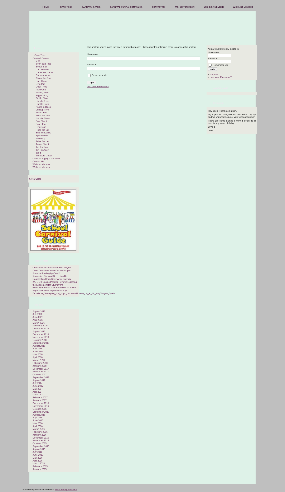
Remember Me (99, 75)
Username (92, 54)
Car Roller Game (44, 72)
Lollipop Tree (42, 109)
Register (214, 74)
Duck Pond (41, 86)
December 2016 (41, 403)
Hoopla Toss (42, 101)
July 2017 (37, 383)
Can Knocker (42, 69)
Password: (213, 58)
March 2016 (39, 429)
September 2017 (41, 377)
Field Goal (41, 89)
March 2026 (39, 323)
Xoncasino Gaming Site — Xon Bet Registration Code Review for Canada (52, 277)
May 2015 (38, 457)
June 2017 (38, 386)
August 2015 (39, 449)
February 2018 (40, 363)
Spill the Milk (42, 135)
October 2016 (40, 409)
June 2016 (38, 420)
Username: (213, 52)
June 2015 (38, 455)
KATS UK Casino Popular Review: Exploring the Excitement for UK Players (55, 283)
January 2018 (40, 366)
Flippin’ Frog (42, 95)
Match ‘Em (41, 112)
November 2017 (41, 371)
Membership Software (66, 489)
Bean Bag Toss (43, 63)
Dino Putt (40, 84)
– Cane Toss (39, 55)
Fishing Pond (42, 92)
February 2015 (40, 466)
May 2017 (38, 389)
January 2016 (40, 435)
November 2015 (41, 440)
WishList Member (41, 164)
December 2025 (41, 328)
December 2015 (41, 437)
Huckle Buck (42, 104)
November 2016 (41, 406)
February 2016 (40, 432)
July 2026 (37, 314)
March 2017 (39, 394)
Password (92, 64)
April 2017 (38, 392)
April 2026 (38, 320)
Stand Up (40, 138)
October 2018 (40, 340)
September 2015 (41, 446)
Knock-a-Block (43, 107)
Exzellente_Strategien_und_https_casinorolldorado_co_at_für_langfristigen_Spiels (74, 293)
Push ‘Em (40, 124)
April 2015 (38, 460)
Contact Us (38, 161)
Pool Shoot (41, 121)
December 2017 (41, 369)
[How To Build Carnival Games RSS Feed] (27, 481)
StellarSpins (35, 179)
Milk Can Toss (43, 115)
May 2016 (38, 423)
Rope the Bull (42, 130)
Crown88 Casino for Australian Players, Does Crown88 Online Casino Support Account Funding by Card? (52, 270)
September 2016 (41, 412)
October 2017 (40, 374)
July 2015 (37, 452)
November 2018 (41, 337)
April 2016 (38, 426)
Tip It (38, 153)
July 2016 (37, 417)
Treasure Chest (44, 155)
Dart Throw (41, 81)
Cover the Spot (43, 78)
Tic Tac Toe (42, 147)
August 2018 (39, 346)
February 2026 (40, 325)
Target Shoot (42, 144)
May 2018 (38, 354)
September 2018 (41, 343)
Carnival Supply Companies (47, 158)
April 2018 (38, 357)
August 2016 (39, 414)
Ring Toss (41, 127)
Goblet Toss (42, 98)
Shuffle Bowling (43, 132)
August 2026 (39, 311)
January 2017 (40, 400)
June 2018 (38, 351)
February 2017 (40, 397)
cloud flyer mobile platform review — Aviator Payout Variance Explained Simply (55, 289)
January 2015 (40, 469)
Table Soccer (42, 141)
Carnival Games (41, 58)
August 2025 (39, 331)
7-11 (38, 61)
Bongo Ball (41, 66)
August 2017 (39, 380)
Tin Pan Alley (42, 150)
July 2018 (37, 348)
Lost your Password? (98, 86)
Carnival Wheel (43, 75)
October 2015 (40, 443)
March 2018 (39, 360)
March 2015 (39, 463)
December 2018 (41, 334)
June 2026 (38, 317)
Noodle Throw (43, 118)
